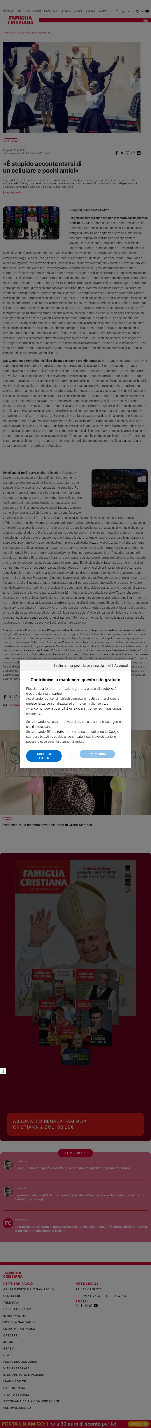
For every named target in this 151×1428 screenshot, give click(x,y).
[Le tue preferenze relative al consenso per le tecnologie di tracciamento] (3, 1071)
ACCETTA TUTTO (44, 756)
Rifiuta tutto (97, 754)
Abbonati (121, 665)
